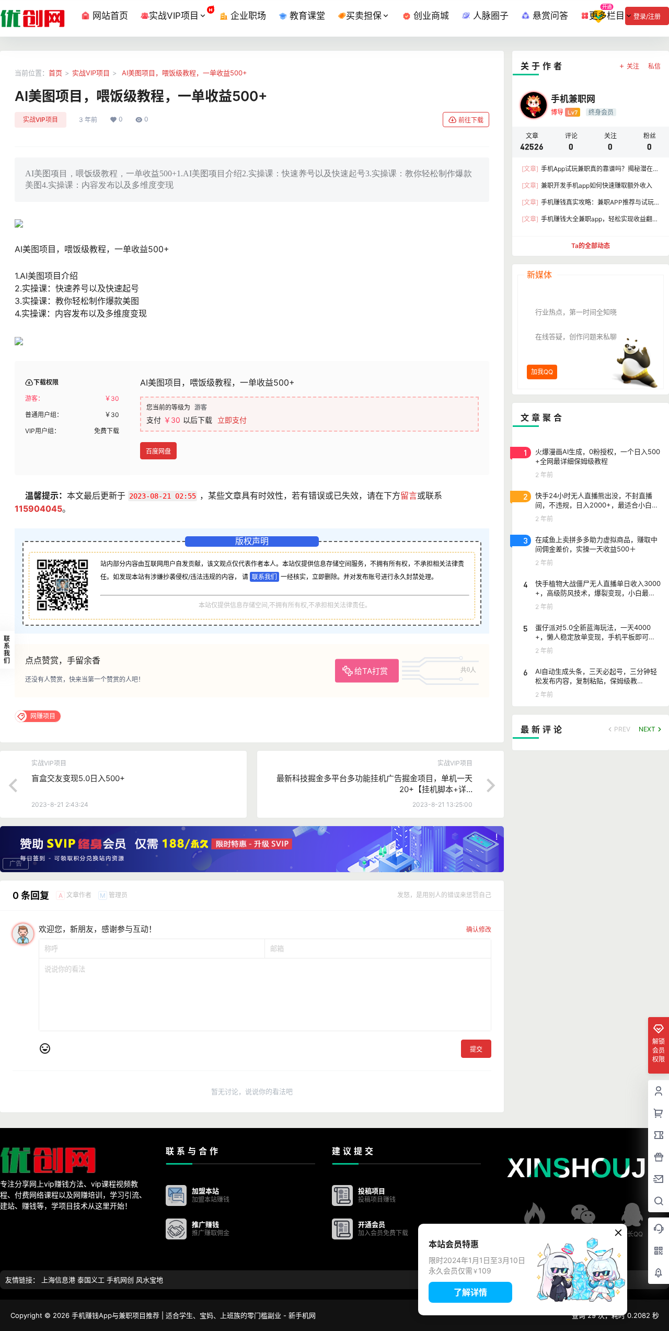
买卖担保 (364, 15)
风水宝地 (149, 1280)
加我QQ (542, 372)
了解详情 (470, 1292)
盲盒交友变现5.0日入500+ (78, 778)
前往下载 (470, 120)
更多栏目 (607, 15)
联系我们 (264, 577)
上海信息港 (58, 1280)
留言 (408, 495)
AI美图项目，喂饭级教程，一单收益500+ (183, 73)
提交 (476, 1049)
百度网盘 (158, 451)
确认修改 (478, 929)
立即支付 (232, 419)
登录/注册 (647, 16)
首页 (55, 73)
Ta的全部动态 (590, 246)
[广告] (252, 848)
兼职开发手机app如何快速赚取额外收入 (587, 185)
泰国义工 (91, 1280)
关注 (633, 66)
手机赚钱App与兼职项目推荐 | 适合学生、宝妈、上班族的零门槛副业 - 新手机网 (193, 1315)
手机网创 (120, 1280)
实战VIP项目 (174, 15)
